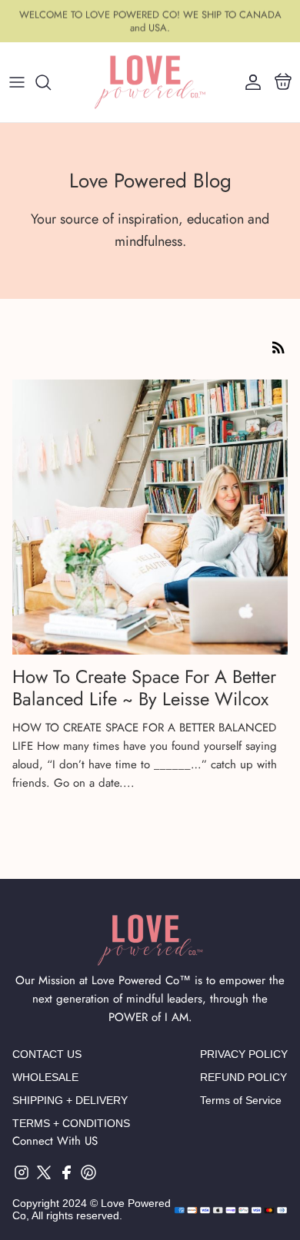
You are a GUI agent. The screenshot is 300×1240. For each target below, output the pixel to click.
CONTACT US (47, 1054)
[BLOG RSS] (278, 347)
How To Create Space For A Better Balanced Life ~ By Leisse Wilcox (144, 687)
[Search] (51, 82)
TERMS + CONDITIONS (71, 1123)
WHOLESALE (45, 1077)
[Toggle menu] (17, 82)
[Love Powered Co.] (150, 82)
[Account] (249, 82)
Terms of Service (241, 1100)
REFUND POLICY (243, 1077)
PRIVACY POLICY (244, 1054)
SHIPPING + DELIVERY (70, 1100)
